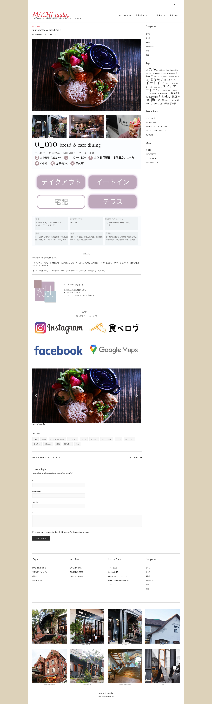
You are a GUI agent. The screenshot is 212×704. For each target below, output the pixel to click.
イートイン (73, 439)
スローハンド (158, 87)
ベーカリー (129, 439)
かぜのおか (164, 76)
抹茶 (171, 93)
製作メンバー (175, 15)
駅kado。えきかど (159, 103)
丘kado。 (48, 444)
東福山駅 (150, 97)
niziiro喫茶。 (157, 73)
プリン (169, 90)
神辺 (174, 96)
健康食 (160, 93)
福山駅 (161, 100)
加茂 (58, 444)
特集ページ (161, 15)
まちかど (37, 444)
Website (35, 502)
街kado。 (168, 100)
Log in (148, 150)
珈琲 (156, 97)
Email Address (37, 491)
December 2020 (76, 572)
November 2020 (76, 576)
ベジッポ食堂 (150, 118)
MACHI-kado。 (52, 14)
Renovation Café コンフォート (48, 457)
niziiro (150, 73)
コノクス (167, 83)
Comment (35, 513)
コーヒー (150, 87)
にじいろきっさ (172, 76)
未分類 (148, 38)
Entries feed (151, 154)
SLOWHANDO (171, 73)
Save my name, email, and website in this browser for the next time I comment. (62, 532)
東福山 (148, 42)
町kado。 (67, 444)
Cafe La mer (134, 457)
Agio (147, 70)
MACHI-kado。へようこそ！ (156, 127)
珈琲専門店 (150, 46)
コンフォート (174, 83)
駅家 (167, 103)
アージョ (173, 80)
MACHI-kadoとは (124, 15)
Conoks (163, 70)
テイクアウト (106, 439)
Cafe (33, 26)
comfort (158, 70)
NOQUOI (163, 73)
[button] (36, 395)
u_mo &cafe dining (57, 439)
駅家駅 (173, 103)
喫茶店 (165, 93)
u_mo (44, 439)
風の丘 (174, 100)
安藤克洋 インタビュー (144, 15)
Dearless (149, 135)
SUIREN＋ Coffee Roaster (156, 131)
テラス (118, 439)
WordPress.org (152, 162)
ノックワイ (163, 90)
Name (34, 481)
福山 (38, 26)
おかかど (94, 439)
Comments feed (152, 158)
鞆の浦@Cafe (151, 122)
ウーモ (83, 439)
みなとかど (167, 80)
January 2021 (76, 568)
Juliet (111, 693)
